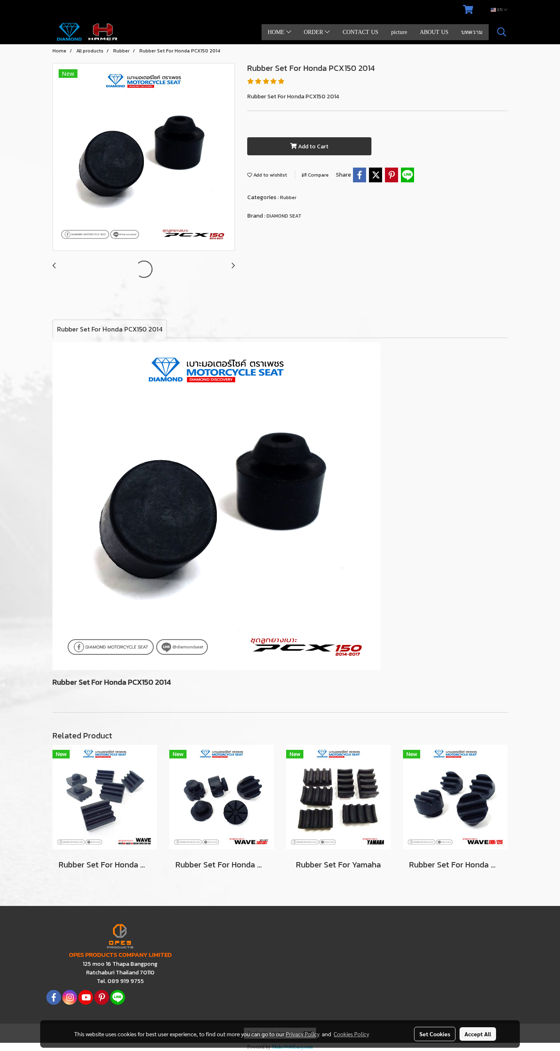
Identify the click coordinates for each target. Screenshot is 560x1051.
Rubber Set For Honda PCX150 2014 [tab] (109, 329)
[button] (502, 32)
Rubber (288, 197)
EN (500, 9)
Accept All (477, 1033)
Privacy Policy (302, 1033)
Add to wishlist (269, 175)
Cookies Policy (351, 1033)
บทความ (472, 32)
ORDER (314, 32)
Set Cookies (434, 1033)
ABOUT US (434, 32)
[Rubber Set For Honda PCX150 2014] (143, 157)
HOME (277, 32)
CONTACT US (360, 32)
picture (399, 32)
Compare (318, 175)
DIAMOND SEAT (283, 216)
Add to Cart (312, 146)
